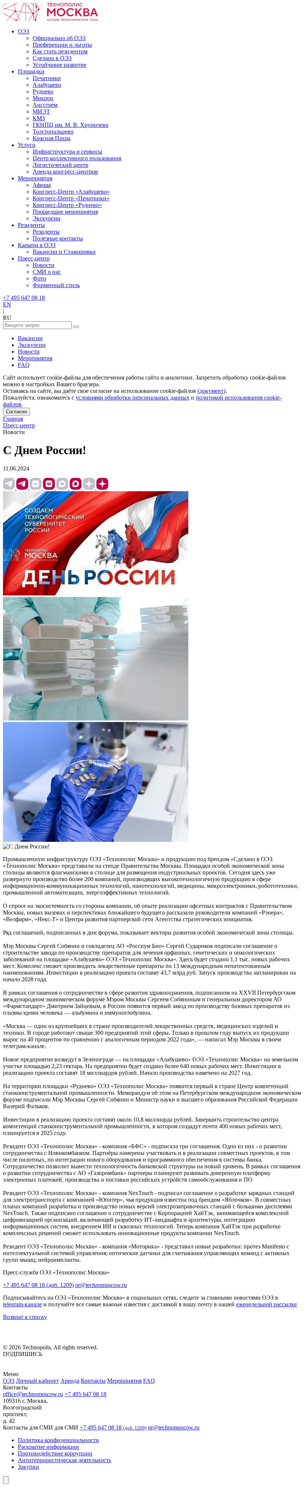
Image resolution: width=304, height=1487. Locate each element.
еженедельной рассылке (266, 1304)
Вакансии (30, 338)
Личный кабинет (37, 1381)
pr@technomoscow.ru (101, 1285)
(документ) (211, 391)
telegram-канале (22, 1304)
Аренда (69, 1381)
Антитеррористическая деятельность (64, 1460)
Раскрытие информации (48, 1447)
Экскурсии (32, 345)
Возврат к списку (25, 1317)
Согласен (16, 411)
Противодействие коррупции (55, 1453)
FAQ (24, 365)
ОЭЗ (8, 1381)
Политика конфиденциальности (58, 1440)
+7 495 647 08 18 (24, 298)
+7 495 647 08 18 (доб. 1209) (38, 1285)
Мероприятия (35, 358)
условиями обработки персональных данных (132, 397)
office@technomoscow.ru (33, 1394)
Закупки (28, 1467)
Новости (29, 351)
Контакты (93, 1381)
